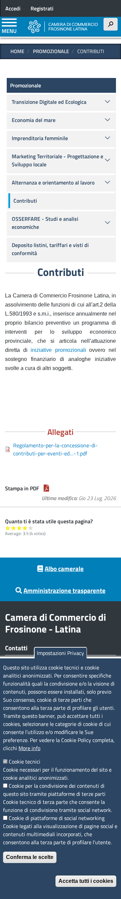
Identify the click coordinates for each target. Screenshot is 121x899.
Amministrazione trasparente (65, 590)
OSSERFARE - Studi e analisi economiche (45, 223)
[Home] (63, 26)
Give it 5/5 (31, 527)
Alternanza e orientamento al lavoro (53, 182)
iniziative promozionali (60, 350)
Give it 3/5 (19, 527)
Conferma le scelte (29, 857)
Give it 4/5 (25, 527)
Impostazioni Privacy (60, 653)
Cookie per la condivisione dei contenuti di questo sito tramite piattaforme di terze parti (54, 790)
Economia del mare (33, 120)
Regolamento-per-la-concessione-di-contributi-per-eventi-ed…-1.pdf (55, 449)
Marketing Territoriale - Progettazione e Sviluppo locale (57, 160)
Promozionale (51, 51)
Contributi (25, 201)
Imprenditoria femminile (40, 138)
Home (17, 51)
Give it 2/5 (13, 527)
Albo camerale (64, 568)
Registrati (42, 8)
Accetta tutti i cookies (85, 881)
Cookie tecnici (24, 762)
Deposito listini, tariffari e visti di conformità (50, 249)
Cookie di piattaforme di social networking (57, 818)
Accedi (13, 8)
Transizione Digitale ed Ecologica (49, 102)
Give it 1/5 (8, 527)
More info (29, 748)
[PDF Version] (46, 488)
